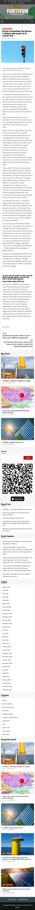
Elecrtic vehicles (12, 1)
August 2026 (6, 587)
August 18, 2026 (11, 892)
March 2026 (6, 603)
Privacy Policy (12, 899)
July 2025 (5, 630)
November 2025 (7, 617)
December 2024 (7, 653)
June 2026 (5, 593)
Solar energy (9, 438)
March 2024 (6, 676)
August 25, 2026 (11, 383)
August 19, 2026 (11, 861)
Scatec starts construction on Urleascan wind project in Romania (15, 412)
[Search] (32, 21)
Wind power (9, 28)
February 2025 (6, 646)
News (5, 1)
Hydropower (6, 721)
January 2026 (6, 610)
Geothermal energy (8, 707)
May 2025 (5, 636)
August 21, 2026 (11, 444)
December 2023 (7, 686)
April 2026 (5, 600)
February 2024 (6, 680)
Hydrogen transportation (24, 1)
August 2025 (6, 627)
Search (3, 451)
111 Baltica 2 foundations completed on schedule (16, 381)
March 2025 (6, 643)
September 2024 (7, 663)
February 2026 (6, 607)
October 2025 (6, 620)
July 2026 (5, 590)
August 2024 (6, 666)
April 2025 (5, 640)
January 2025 (6, 650)
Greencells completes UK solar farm (12, 442)
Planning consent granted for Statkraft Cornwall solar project (16, 529)
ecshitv (5, 38)
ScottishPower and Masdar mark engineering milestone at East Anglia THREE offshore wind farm (16, 523)
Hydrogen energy (7, 714)
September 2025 (7, 623)
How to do (14, 3)
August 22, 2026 (11, 414)
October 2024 (6, 660)
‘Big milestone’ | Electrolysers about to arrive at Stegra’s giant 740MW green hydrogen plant (16, 335)
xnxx (4, 566)
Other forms (21, 3)
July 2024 (5, 670)
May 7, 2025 (12, 38)
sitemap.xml (6, 547)
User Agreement (22, 899)
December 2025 (7, 613)
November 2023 (7, 690)
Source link (6, 327)
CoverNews (25, 905)
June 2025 (5, 633)
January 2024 (6, 683)
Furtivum (17, 11)
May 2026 (5, 597)
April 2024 (5, 673)
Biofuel (4, 700)
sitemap (5, 557)
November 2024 (7, 656)
